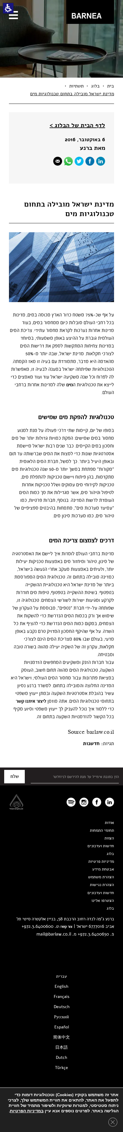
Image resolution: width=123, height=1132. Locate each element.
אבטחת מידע (103, 869)
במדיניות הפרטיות (27, 1111)
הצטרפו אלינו (102, 900)
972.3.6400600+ (37, 926)
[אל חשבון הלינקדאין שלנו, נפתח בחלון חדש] (109, 802)
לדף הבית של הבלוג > (77, 125)
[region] (61, 90)
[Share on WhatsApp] (68, 161)
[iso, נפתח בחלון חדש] (16, 808)
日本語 (61, 1047)
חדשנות (91, 743)
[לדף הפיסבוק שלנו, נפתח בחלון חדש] (89, 161)
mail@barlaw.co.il (53, 934)
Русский (61, 1017)
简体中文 (61, 1037)
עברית (61, 976)
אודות (109, 822)
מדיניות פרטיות (101, 861)
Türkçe (61, 1068)
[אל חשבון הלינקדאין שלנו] (100, 161)
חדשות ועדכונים (100, 846)
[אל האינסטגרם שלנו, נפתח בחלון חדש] (83, 802)
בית (110, 86)
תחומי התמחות (102, 830)
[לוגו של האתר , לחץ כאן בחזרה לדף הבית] (90, 12)
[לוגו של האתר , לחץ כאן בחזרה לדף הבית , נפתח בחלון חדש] (71, 802)
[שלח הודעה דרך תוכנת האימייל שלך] (57, 161)
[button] (8, 8)
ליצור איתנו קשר (31, 701)
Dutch (61, 1057)
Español (61, 1027)
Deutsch (62, 1007)
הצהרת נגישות (102, 885)
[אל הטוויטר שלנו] (79, 161)
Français (62, 996)
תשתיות (76, 86)
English (61, 986)
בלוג (95, 86)
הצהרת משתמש (101, 877)
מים (69, 385)
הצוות (109, 838)
